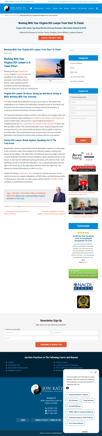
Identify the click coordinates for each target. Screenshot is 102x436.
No (47, 223)
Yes (54, 223)
